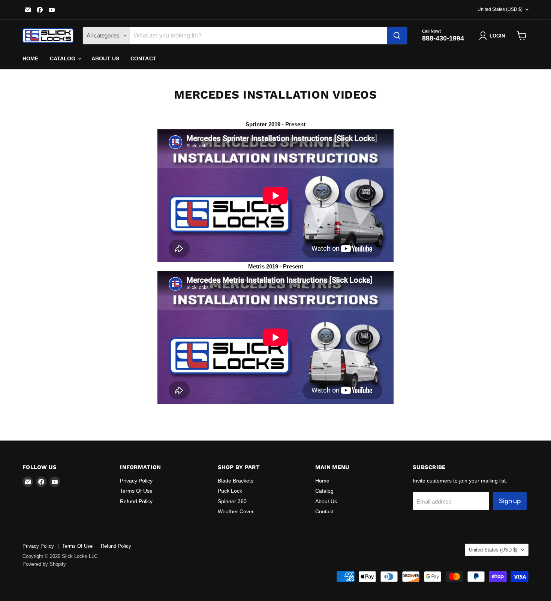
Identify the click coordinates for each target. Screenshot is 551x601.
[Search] (397, 35)
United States (500, 9)
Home (30, 58)
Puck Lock (230, 491)
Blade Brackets (235, 481)
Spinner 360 (232, 501)
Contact (143, 58)
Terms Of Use (136, 491)
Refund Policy (136, 501)
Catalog (63, 58)
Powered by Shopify (44, 564)
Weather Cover (236, 511)
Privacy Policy (136, 481)
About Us (105, 58)
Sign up (510, 501)
